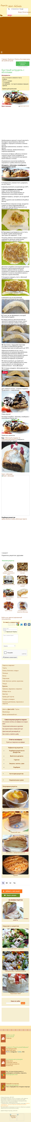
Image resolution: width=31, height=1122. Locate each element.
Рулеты (17, 59)
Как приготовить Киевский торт (12, 729)
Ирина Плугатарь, (5, 1097)
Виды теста (7, 691)
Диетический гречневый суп (11, 731)
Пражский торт (15, 832)
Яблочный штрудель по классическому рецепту (11, 438)
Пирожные (5, 678)
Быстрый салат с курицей (15, 949)
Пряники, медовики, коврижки (12, 689)
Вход (19, 12)
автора (16, 1102)
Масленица (6, 712)
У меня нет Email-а (11, 632)
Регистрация (27, 12)
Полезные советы (11, 1062)
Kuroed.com (6, 1108)
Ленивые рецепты (20, 919)
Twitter (19, 1052)
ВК (9, 1052)
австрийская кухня (7, 61)
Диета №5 (10, 709)
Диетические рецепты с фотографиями (15, 809)
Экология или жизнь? (12, 1085)
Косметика (9, 1065)
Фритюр (5, 694)
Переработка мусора (12, 1083)
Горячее (16, 760)
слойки (13, 519)
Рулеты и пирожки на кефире (15, 742)
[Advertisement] (15, 34)
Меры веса (9, 1061)
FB (6, 1052)
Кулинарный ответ (12, 1074)
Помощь (8, 1038)
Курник (15, 875)
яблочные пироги (21, 519)
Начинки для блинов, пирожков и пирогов (13, 702)
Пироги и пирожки (8, 665)
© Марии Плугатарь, (8, 1110)
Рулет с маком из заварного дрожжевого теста (9, 573)
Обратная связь (11, 1050)
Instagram (13, 1052)
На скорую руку (25, 59)
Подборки (16, 767)
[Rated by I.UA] (20, 1120)
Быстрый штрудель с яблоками (8, 598)
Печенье (5, 673)
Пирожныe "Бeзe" (15, 993)
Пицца (4, 684)
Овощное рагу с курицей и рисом (15, 971)
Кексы (4, 676)
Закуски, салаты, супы (16, 763)
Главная (4, 59)
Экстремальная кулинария (14, 1059)
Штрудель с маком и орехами (22, 572)
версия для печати (24, 106)
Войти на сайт (10, 1035)
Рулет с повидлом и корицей (22, 585)
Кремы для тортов (8, 697)
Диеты (4, 709)
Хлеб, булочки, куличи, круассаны (12, 681)
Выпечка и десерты (16, 756)
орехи (3, 519)
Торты (4, 668)
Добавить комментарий (10, 657)
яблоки (8, 519)
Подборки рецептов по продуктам (16, 751)
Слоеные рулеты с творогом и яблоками (22, 611)
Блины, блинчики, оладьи (10, 670)
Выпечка (11, 59)
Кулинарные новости (12, 1064)
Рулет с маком (8, 610)
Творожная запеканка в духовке (12, 726)
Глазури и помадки (8, 699)
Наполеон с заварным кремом (15, 852)
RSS (23, 1052)
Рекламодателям (11, 1049)
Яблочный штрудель (22, 597)
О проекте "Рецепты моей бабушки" (17, 1047)
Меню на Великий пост (9, 714)
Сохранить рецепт (22, 63)
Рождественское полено (8, 584)
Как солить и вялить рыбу (10, 734)
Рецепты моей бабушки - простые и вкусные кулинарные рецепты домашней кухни (15, 1104)
